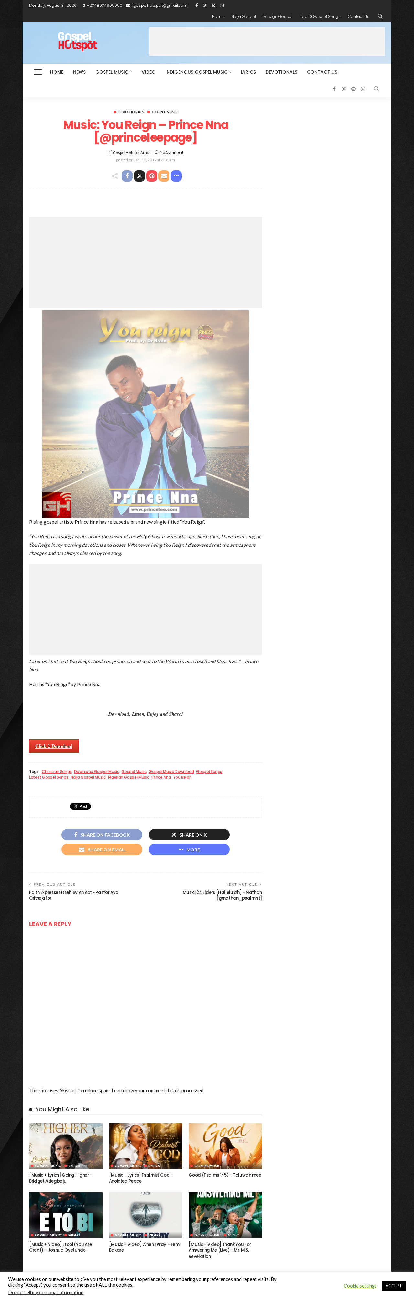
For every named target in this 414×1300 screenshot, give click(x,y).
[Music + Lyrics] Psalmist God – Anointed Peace (141, 1178)
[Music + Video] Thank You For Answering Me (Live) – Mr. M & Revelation (220, 1250)
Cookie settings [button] (360, 1286)
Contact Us (358, 16)
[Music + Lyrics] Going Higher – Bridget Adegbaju (61, 1178)
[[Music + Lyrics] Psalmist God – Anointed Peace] (145, 1146)
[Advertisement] (267, 41)
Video (149, 72)
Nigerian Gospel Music (128, 777)
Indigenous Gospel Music (196, 72)
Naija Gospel (243, 16)
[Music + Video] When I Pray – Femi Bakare (144, 1247)
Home (218, 16)
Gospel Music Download (171, 771)
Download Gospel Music (96, 771)
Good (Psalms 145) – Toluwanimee (225, 1175)
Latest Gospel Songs (48, 777)
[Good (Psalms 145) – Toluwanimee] (225, 1146)
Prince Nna (161, 777)
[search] (380, 16)
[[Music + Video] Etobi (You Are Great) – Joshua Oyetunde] (66, 1215)
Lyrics (248, 72)
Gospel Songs (209, 771)
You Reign (182, 777)
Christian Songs (57, 771)
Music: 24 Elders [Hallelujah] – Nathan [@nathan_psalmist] (222, 895)
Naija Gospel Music (88, 777)
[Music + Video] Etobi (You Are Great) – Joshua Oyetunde (60, 1247)
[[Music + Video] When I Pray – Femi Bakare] (145, 1215)
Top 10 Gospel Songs (320, 16)
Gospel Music (111, 72)
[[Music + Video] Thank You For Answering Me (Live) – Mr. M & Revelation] (225, 1215)
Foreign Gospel (277, 16)
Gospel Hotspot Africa (132, 152)
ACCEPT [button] (394, 1285)
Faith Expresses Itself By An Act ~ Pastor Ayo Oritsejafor (73, 895)
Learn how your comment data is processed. (158, 1090)
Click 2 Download (53, 746)
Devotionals (281, 72)
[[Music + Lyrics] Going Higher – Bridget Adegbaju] (66, 1146)
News (79, 72)
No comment (171, 152)
